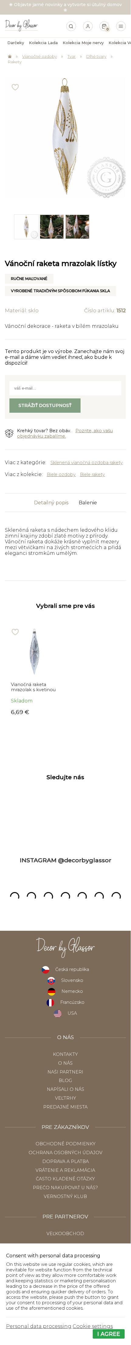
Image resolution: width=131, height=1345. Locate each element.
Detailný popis (51, 503)
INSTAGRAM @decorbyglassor (65, 860)
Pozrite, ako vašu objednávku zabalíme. (65, 433)
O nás (65, 1063)
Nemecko (72, 991)
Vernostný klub (65, 1196)
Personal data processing (38, 1326)
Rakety (15, 61)
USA (72, 1013)
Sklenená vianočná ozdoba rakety (86, 462)
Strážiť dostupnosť (45, 405)
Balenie (88, 503)
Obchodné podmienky (65, 1144)
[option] (26, 226)
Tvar (71, 56)
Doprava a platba (65, 1161)
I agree (108, 1334)
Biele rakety (92, 474)
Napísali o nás (65, 1089)
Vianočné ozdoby (39, 56)
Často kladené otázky (65, 1179)
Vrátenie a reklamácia (65, 1170)
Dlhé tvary (96, 56)
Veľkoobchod (65, 1233)
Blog (65, 1080)
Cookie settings (93, 1326)
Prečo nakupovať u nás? (65, 1187)
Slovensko (72, 980)
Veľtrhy (65, 1098)
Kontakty (65, 1054)
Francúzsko (72, 1002)
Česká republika (72, 969)
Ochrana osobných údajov (65, 1152)
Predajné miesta (65, 1107)
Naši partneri (65, 1072)
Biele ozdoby (61, 474)
